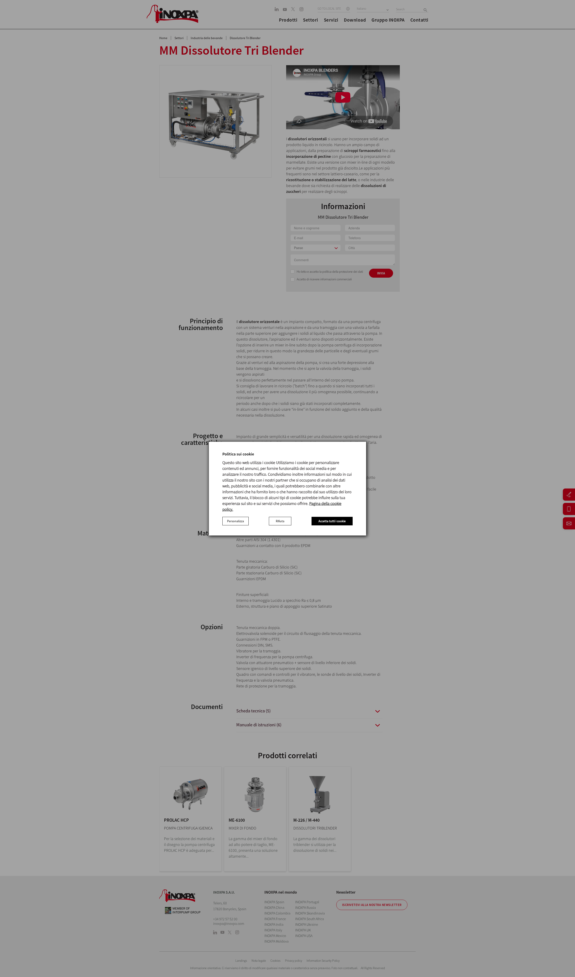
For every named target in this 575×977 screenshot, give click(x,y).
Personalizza (235, 521)
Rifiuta (280, 521)
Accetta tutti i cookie (332, 521)
